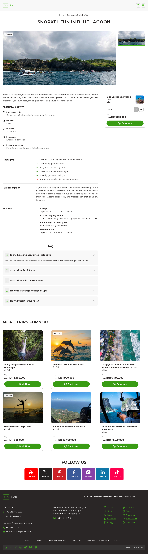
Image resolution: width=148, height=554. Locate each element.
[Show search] (138, 5)
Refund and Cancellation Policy (97, 541)
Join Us (31, 477)
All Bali (110, 507)
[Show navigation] (143, 5)
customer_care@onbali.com (18, 532)
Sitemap (117, 541)
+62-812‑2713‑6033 (14, 512)
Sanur (128, 511)
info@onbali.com (13, 516)
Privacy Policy (76, 541)
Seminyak (111, 519)
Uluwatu (130, 507)
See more (40, 200)
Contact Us (40, 541)
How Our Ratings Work (58, 541)
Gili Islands (130, 523)
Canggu (110, 523)
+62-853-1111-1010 (64, 518)
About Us (28, 541)
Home (61, 15)
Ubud (109, 511)
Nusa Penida (131, 519)
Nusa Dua (130, 515)
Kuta (109, 515)
